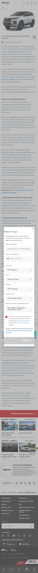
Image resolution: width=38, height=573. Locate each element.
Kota (7, 275)
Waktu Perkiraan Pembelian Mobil (17, 303)
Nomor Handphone (12, 254)
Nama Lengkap (11, 244)
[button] (19, 229)
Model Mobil (10, 294)
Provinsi (8, 265)
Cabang (8, 284)
